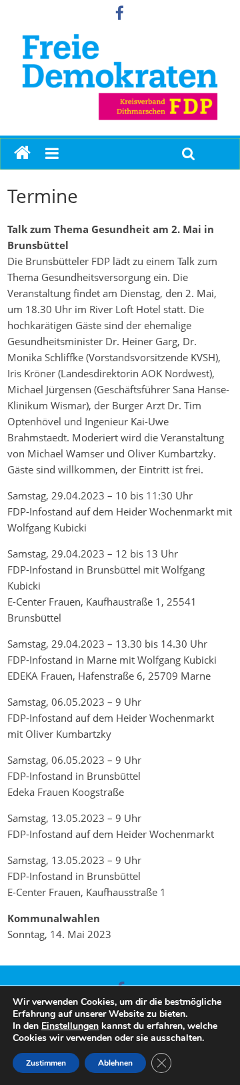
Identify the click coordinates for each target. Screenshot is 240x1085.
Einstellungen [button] (70, 1026)
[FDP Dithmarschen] (22, 153)
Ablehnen (115, 1063)
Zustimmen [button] (46, 1063)
